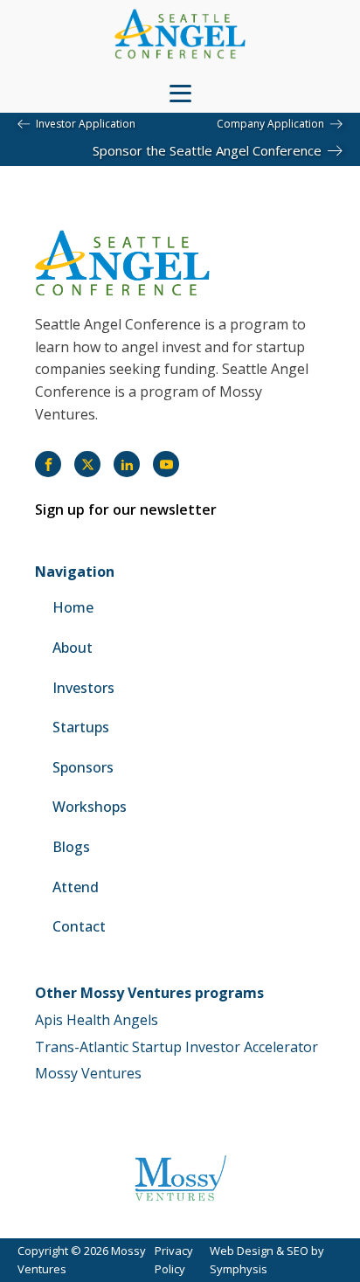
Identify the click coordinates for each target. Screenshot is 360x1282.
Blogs (71, 846)
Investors (83, 687)
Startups (80, 727)
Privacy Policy (174, 1260)
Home (72, 607)
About (72, 647)
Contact (79, 926)
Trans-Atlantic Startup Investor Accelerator (176, 1047)
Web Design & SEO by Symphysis (267, 1260)
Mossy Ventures (88, 1073)
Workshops (89, 806)
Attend (75, 887)
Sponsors (83, 767)
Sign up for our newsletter (126, 509)
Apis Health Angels (96, 1019)
